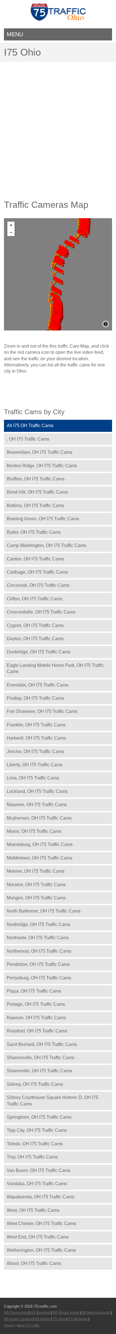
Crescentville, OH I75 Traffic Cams (41, 612)
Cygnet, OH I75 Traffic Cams (35, 625)
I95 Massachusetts (96, 1313)
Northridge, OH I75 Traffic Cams (38, 924)
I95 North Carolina (18, 1319)
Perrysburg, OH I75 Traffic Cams (39, 977)
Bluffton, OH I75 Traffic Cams (35, 478)
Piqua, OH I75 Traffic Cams (34, 991)
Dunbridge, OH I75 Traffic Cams (38, 651)
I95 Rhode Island (66, 1313)
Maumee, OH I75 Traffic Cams (37, 804)
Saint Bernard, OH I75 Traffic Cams (42, 1044)
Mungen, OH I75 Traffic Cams (36, 897)
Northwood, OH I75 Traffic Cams (39, 951)
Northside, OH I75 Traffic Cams (38, 937)
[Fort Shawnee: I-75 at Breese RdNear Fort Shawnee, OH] (60, 255)
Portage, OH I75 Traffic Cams (36, 1004)
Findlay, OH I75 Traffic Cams (35, 698)
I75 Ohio (58, 1319)
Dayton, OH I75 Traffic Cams (35, 638)
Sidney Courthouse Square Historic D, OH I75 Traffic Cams (52, 1100)
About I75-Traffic (28, 1325)
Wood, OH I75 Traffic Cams (34, 1263)
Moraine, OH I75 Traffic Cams (36, 884)
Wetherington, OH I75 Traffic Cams (41, 1250)
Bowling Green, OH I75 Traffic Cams (43, 518)
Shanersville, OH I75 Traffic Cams (40, 1057)
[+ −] (58, 274)
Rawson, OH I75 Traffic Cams (36, 1017)
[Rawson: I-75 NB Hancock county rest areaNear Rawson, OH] (81, 234)
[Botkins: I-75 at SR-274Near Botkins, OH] (58, 271)
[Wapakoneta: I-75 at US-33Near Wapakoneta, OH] (57, 263)
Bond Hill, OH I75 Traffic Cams (37, 492)
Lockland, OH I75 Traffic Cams (37, 791)
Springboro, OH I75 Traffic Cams (39, 1117)
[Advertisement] (58, 122)
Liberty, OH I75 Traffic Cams (35, 764)
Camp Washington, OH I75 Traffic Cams (46, 545)
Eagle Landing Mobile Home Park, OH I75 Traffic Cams (55, 668)
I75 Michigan (78, 1319)
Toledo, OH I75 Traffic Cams (35, 1143)
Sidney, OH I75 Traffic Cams (35, 1084)
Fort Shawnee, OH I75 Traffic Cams (42, 711)
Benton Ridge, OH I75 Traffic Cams (42, 465)
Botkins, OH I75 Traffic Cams (35, 505)
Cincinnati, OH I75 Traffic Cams (38, 585)
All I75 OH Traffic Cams (30, 425)
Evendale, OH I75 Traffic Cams (37, 685)
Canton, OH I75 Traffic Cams (35, 559)
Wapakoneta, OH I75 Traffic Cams (40, 1196)
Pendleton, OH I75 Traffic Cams (38, 964)
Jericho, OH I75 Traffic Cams (35, 751)
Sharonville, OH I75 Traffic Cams (39, 1070)
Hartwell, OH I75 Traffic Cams (36, 738)
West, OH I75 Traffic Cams (33, 1210)
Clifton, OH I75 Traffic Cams (34, 598)
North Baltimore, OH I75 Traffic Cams (44, 911)
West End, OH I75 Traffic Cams (38, 1237)
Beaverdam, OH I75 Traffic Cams (39, 452)
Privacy (9, 1325)
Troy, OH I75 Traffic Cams (32, 1157)
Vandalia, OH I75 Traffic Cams (37, 1183)
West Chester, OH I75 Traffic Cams (41, 1223)
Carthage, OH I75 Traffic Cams (37, 572)
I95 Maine (42, 1319)
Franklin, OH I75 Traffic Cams (36, 724)
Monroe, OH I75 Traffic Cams (35, 871)
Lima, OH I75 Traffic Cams (33, 778)
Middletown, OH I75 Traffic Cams (39, 858)
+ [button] (11, 225)
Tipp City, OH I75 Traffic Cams (37, 1130)
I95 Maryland (40, 1313)
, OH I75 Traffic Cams (28, 439)
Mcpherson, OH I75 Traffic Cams (39, 818)
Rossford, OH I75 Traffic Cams (37, 1031)
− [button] (11, 232)
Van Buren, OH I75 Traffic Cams (38, 1170)
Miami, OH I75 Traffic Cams (34, 831)
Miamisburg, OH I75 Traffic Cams (40, 844)
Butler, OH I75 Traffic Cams (34, 532)
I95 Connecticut (16, 1313)
